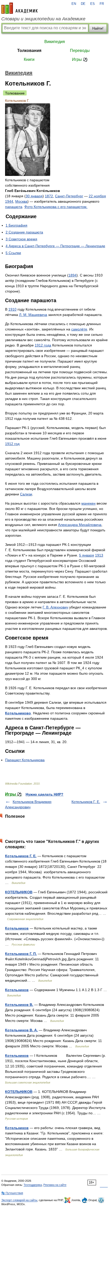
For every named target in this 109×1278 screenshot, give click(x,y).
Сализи (26, 494)
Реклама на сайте (54, 1184)
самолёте (79, 329)
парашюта (13, 207)
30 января (34, 196)
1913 (99, 555)
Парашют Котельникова (25, 760)
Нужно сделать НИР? (44, 794)
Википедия (54, 41)
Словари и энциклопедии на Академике (43, 18)
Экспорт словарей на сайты (19, 1200)
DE (83, 4)
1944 (9, 201)
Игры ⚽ (80, 59)
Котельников (17, 928)
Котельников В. (19, 1005)
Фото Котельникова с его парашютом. (55, 207)
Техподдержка (33, 1184)
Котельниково (18, 713)
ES (92, 4)
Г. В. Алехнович (55, 607)
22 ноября (97, 196)
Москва (21, 201)
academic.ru (19, 8)
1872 (49, 196)
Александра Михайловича (79, 525)
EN (73, 4)
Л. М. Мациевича (33, 315)
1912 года (43, 345)
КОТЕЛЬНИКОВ (18, 892)
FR (102, 4)
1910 (12, 309)
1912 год (12, 444)
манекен (88, 503)
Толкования (29, 50)
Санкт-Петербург (69, 196)
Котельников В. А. (21, 1030)
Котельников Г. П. (21, 954)
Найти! (97, 28)
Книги (29, 59)
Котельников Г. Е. (85, 802)
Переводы (80, 50)
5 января (86, 555)
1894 (72, 275)
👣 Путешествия (12, 1192)
